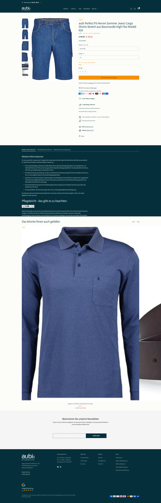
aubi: (80, 33)
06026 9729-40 (89, 130)
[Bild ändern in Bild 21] (25, 65)
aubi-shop (33, 495)
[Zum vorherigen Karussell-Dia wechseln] (133, 221)
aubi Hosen (83, 461)
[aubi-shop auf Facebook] (58, 467)
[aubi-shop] (26, 9)
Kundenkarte (102, 461)
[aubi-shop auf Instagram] (61, 467)
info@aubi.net (26, 474)
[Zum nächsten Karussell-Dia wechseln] (137, 221)
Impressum (119, 458)
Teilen (82, 136)
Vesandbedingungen (122, 467)
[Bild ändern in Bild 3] (25, 23)
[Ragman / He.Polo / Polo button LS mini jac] (80, 313)
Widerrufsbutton (120, 464)
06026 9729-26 (26, 472)
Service (100, 458)
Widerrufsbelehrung (121, 461)
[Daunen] (25, 77)
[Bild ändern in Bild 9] (25, 34)
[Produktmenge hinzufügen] (85, 71)
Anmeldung (96, 435)
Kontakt (100, 464)
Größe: (81, 54)
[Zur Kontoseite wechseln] (134, 8)
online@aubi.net (89, 126)
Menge (81, 68)
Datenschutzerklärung (122, 470)
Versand (90, 83)
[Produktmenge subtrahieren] (80, 71)
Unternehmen (84, 458)
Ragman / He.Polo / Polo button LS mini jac (80, 404)
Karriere (82, 464)
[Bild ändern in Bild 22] (25, 74)
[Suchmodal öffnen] (131, 8)
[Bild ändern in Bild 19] (25, 56)
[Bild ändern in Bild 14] (25, 45)
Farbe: (83, 45)
